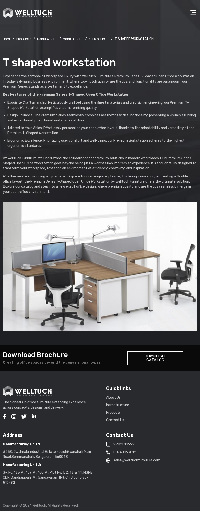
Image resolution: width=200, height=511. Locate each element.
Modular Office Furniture (47, 39)
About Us (113, 397)
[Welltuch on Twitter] (24, 416)
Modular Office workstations (73, 39)
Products (23, 39)
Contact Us (115, 420)
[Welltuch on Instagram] (13, 416)
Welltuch (7, 39)
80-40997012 (124, 452)
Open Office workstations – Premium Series (99, 39)
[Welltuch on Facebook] (4, 416)
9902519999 (124, 444)
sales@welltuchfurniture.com (136, 460)
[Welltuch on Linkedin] (34, 416)
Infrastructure (117, 405)
